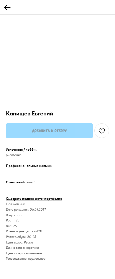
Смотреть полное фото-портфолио (34, 198)
